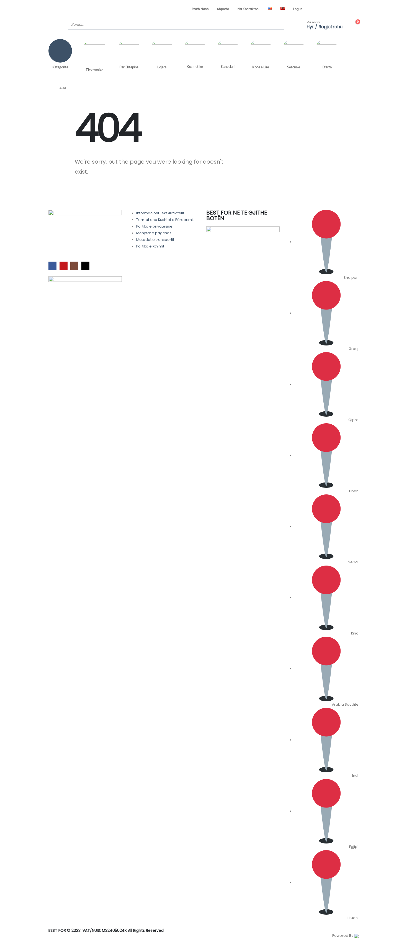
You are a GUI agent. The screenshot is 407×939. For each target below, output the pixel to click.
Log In (297, 9)
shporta (223, 9)
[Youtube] (335, 9)
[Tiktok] (354, 9)
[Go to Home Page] (50, 88)
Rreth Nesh (200, 9)
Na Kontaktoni (248, 9)
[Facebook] (326, 9)
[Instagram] (345, 9)
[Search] (276, 24)
